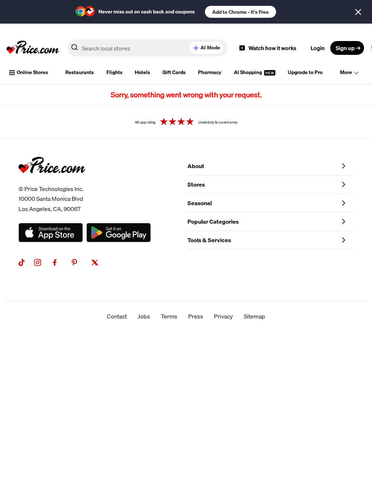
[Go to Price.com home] (33, 48)
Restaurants (79, 72)
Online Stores (32, 72)
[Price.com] (52, 181)
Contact (117, 316)
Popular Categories (213, 221)
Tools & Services (209, 240)
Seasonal (199, 203)
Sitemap (254, 316)
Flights (114, 72)
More (346, 72)
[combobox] (147, 48)
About (195, 166)
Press (195, 316)
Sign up (345, 48)
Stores (196, 184)
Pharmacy (209, 72)
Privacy (223, 316)
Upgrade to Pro (305, 72)
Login (318, 48)
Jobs (144, 316)
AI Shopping (248, 72)
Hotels (142, 72)
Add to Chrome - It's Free (240, 12)
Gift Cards (174, 72)
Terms (169, 316)
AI (210, 48)
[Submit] (74, 49)
